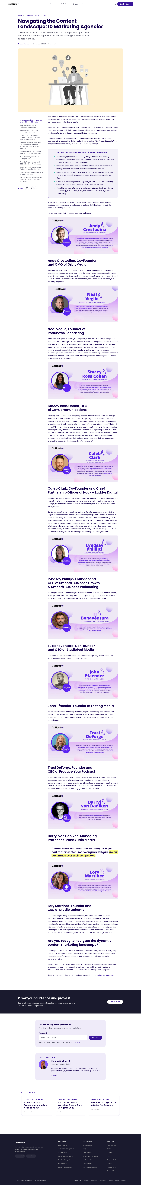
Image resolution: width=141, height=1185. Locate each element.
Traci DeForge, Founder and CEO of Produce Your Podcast (30, 163)
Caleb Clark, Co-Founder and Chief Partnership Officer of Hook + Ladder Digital (30, 137)
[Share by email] (36, 188)
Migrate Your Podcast (90, 1167)
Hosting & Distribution (65, 1167)
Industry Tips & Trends (35, 15)
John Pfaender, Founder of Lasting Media (29, 158)
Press (109, 1149)
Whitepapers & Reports (90, 1156)
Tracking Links (63, 1152)
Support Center (112, 1160)
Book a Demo (125, 4)
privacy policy (75, 1042)
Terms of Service (112, 1171)
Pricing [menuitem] (75, 4)
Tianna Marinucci (24, 44)
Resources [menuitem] (86, 4)
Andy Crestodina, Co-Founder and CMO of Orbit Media (31, 121)
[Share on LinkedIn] (27, 188)
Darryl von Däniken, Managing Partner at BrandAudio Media (30, 168)
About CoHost (111, 1145)
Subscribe (95, 1038)
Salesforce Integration (65, 1156)
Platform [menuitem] (53, 4)
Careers (110, 1152)
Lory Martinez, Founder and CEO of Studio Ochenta (31, 173)
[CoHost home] (14, 4)
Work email (43, 1033)
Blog (20, 15)
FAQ (108, 1156)
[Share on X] (32, 188)
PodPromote (62, 1164)
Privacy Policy (111, 1167)
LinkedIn (54, 1075)
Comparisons (87, 1164)
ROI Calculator (87, 1160)
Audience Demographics (66, 1149)
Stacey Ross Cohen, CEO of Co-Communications (30, 131)
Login (114, 4)
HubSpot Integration (65, 1160)
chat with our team (106, 975)
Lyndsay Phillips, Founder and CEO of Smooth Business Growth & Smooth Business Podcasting (30, 146)
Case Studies (87, 1152)
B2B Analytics (62, 1145)
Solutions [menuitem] (64, 4)
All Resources (87, 1145)
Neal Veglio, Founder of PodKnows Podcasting (28, 126)
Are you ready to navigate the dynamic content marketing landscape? (31, 179)
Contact (109, 1164)
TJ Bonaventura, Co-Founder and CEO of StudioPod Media (30, 153)
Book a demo (115, 1002)
